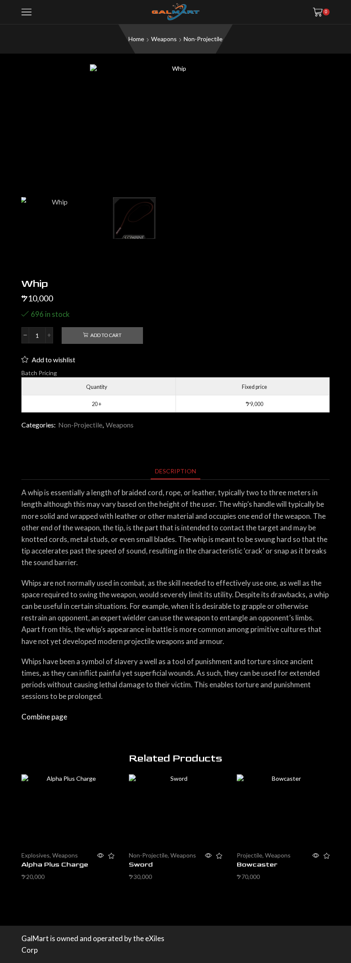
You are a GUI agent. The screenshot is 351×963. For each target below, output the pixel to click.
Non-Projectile (203, 38)
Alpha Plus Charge (54, 865)
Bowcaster (257, 865)
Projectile (249, 855)
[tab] (175, 471)
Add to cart (106, 335)
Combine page (44, 716)
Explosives (35, 855)
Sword (141, 865)
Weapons (164, 38)
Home (136, 38)
